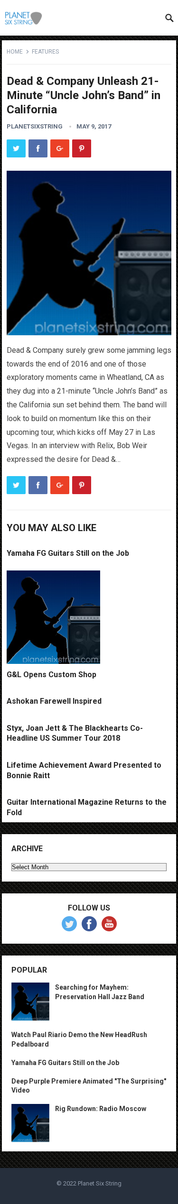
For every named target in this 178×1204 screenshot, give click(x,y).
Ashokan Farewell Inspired (54, 701)
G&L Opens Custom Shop (51, 674)
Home (15, 51)
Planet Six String (100, 1183)
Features (45, 51)
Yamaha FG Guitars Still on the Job (68, 553)
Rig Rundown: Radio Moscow (100, 1108)
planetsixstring (35, 126)
